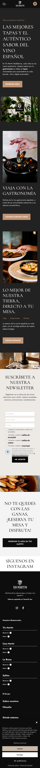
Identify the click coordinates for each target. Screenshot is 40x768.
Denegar (20, 755)
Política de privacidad (26, 765)
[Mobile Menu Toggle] (4, 4)
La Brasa (7, 659)
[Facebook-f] (23, 608)
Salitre (6, 675)
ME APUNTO (20, 459)
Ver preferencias (20, 761)
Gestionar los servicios (20, 743)
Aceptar (20, 748)
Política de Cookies (21, 738)
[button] (37, 722)
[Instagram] (17, 608)
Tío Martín (8, 627)
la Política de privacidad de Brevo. (23, 454)
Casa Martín (8, 643)
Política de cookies (13, 765)
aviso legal (26, 446)
